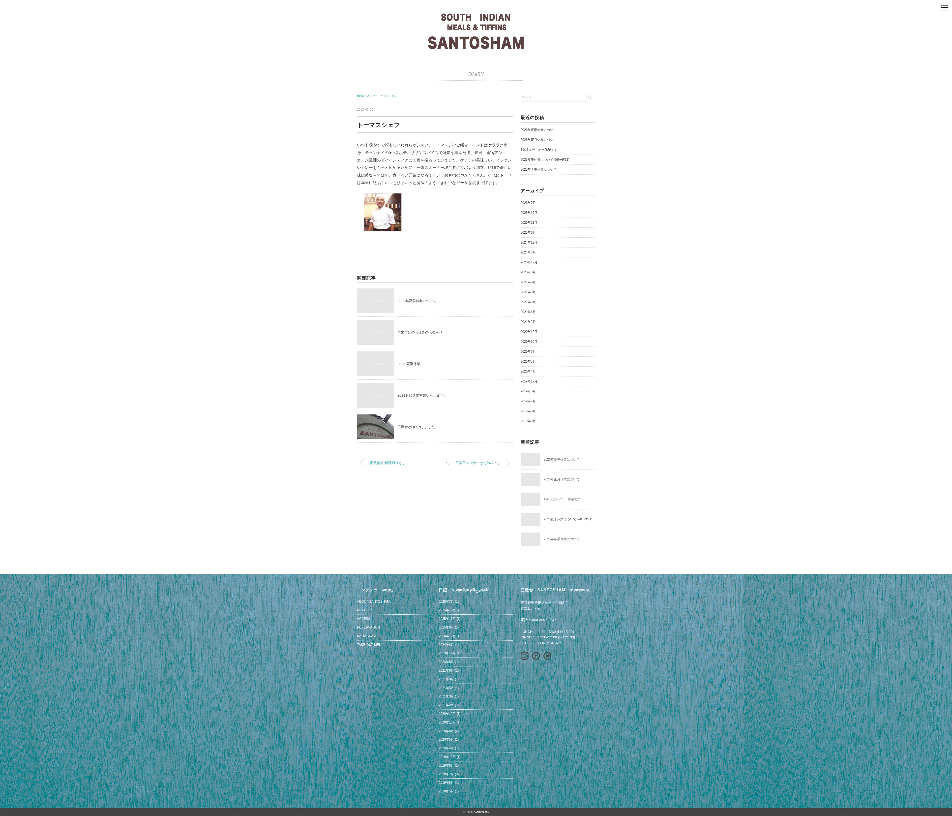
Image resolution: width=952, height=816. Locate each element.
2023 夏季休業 (408, 364)
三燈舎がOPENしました (416, 427)
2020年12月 (529, 332)
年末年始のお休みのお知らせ (420, 332)
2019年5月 (528, 421)
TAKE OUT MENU (370, 645)
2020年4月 (528, 371)
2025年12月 (529, 213)
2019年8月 (528, 391)
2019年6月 (528, 411)
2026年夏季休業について (417, 301)
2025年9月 (528, 232)
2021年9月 (528, 282)
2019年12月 (529, 381)
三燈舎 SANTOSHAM (477, 812)
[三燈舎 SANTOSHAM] (476, 16)
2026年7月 (528, 203)
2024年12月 (529, 242)
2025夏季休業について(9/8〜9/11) (545, 159)
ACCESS (363, 619)
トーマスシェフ (387, 95)
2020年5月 (528, 361)
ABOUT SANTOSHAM (373, 601)
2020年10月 (529, 342)
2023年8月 (528, 272)
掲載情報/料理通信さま (388, 463)
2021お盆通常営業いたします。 (422, 395)
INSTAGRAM (366, 636)
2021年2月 (528, 322)
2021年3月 (528, 312)
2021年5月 (528, 302)
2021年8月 (528, 292)
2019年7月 (528, 401)
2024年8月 (528, 252)
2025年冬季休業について (539, 169)
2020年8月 (528, 351)
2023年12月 (529, 262)
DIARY (476, 74)
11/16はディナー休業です (539, 150)
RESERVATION (368, 627)
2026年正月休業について (539, 140)
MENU (361, 610)
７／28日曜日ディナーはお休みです (473, 463)
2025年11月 (529, 222)
